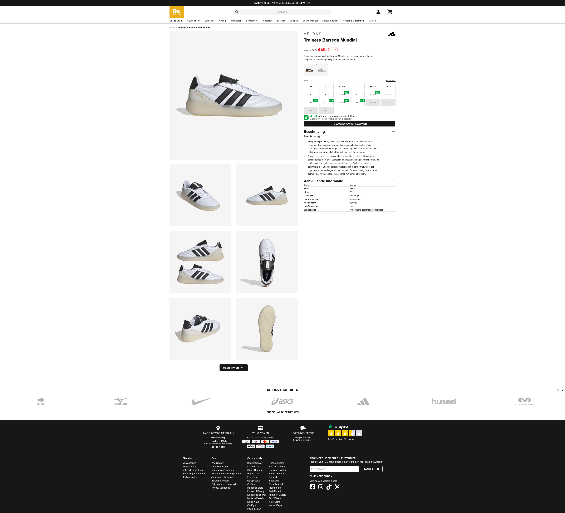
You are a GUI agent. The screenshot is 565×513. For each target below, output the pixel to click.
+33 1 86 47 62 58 (218, 447)
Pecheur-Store (276, 463)
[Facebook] (312, 487)
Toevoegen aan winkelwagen (350, 123)
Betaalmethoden (220, 480)
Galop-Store (253, 480)
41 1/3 (343, 93)
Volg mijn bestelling (192, 470)
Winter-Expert (276, 505)
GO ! (309, 2)
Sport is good (276, 484)
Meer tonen (231, 367)
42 (357, 94)
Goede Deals (176, 20)
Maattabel (391, 80)
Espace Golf (253, 473)
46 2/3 (373, 102)
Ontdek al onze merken (282, 412)
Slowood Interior (277, 470)
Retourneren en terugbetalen (226, 473)
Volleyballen (235, 20)
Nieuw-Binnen (193, 20)
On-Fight (251, 505)
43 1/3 (388, 94)
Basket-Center (254, 463)
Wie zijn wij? (217, 463)
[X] (337, 487)
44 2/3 (328, 101)
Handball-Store (255, 487)
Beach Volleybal (310, 20)
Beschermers (252, 20)
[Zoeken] (237, 12)
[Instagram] (321, 487)
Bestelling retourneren (194, 473)
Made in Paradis (255, 498)
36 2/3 (326, 86)
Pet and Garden (277, 466)
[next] (563, 390)
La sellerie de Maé (257, 494)
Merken (372, 20)
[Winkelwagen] (390, 12)
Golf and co (253, 484)
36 (311, 86)
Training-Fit (275, 487)
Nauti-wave (253, 501)
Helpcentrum (189, 466)
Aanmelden (371, 469)
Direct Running (255, 470)
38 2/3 (373, 86)
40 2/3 (326, 94)
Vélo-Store (274, 501)
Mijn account (189, 463)
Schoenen (209, 20)
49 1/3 (326, 110)
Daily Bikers (253, 466)
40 (311, 94)
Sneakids (274, 480)
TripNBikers (275, 498)
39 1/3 (388, 86)
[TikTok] (329, 487)
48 (311, 110)
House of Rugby (255, 491)
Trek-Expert (275, 491)
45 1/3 (343, 101)
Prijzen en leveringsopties (224, 484)
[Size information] (311, 80)
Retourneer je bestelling (303, 439)
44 (313, 101)
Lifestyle (281, 20)
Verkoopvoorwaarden (222, 470)
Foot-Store (252, 477)
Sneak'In (273, 477)
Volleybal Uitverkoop (353, 20)
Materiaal (294, 20)
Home (172, 27)
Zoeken (282, 12)
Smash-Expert (276, 473)
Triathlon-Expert (277, 494)
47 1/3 (388, 102)
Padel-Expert (254, 508)
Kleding (222, 20)
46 (360, 101)
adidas (313, 33)
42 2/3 (374, 93)
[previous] (558, 390)
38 (357, 86)
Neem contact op (218, 437)
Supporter (267, 20)
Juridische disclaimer (222, 477)
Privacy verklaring (220, 487)
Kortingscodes (189, 477)
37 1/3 (342, 86)
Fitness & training (330, 20)
